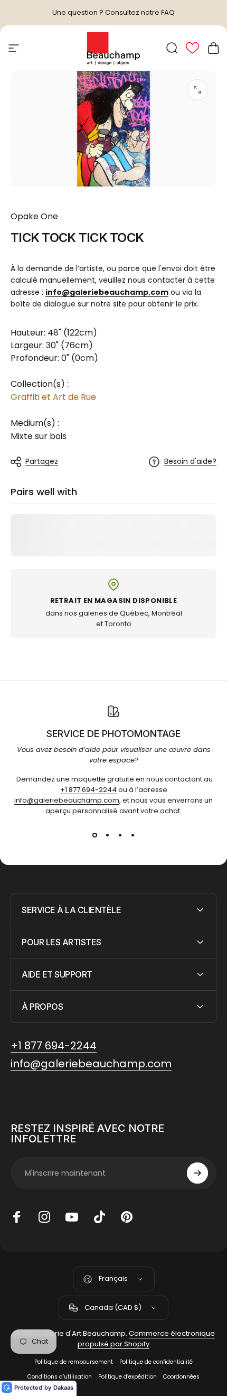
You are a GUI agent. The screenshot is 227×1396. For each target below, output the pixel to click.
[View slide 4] (132, 835)
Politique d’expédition (127, 1377)
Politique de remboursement (73, 1362)
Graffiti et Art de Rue (53, 397)
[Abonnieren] (197, 1173)
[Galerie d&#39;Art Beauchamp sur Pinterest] (126, 1217)
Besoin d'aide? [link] (190, 462)
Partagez (41, 461)
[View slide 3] (120, 835)
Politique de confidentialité (156, 1362)
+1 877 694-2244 (88, 790)
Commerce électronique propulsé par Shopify (146, 1338)
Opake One (34, 216)
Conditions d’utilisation (59, 1377)
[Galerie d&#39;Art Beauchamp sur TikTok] (99, 1217)
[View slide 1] (94, 835)
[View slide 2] (107, 835)
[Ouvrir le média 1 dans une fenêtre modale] (197, 89)
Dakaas (63, 1387)
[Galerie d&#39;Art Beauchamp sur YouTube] (71, 1217)
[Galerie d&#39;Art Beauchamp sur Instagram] (44, 1217)
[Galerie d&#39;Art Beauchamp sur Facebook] (17, 1217)
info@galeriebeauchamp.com (66, 800)
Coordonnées (181, 1377)
